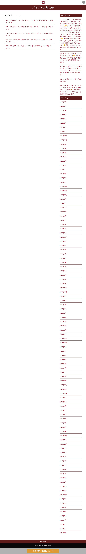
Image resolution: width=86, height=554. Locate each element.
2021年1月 (63, 380)
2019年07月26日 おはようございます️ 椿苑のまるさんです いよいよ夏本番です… (29, 34)
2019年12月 (63, 435)
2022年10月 (63, 292)
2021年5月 (63, 363)
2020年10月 (63, 393)
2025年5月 (63, 165)
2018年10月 (63, 494)
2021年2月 (63, 376)
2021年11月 (63, 338)
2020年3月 (63, 423)
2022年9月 (63, 296)
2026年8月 (63, 102)
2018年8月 (63, 503)
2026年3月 (63, 123)
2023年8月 (63, 254)
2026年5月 (63, 114)
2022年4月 (63, 317)
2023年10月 (63, 245)
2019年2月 (63, 478)
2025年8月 (63, 152)
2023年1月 (63, 279)
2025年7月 (63, 157)
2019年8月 (63, 452)
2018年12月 (63, 486)
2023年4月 (63, 271)
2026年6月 (63, 110)
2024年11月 (63, 190)
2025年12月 (63, 135)
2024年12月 (63, 186)
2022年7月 (63, 304)
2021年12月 (63, 334)
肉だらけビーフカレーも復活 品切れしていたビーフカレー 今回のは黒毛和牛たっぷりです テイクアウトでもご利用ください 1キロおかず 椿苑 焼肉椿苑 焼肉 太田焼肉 (71, 90)
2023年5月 (63, 266)
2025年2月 (63, 178)
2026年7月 (63, 106)
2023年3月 (63, 275)
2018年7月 (63, 507)
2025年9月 (63, 148)
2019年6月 (63, 461)
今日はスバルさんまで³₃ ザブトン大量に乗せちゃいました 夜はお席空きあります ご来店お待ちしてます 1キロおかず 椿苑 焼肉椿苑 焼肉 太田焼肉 (71, 58)
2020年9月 (63, 397)
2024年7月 (63, 207)
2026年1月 (63, 131)
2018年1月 (63, 532)
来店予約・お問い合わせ (43, 551)
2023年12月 (63, 237)
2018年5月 (63, 516)
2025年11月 (63, 140)
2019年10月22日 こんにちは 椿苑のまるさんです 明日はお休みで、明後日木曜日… (29, 21)
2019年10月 (63, 444)
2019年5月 (63, 465)
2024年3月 (63, 224)
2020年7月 (63, 406)
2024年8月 (63, 203)
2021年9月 (63, 347)
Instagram (43, 541)
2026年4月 (63, 119)
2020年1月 (63, 431)
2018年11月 (63, 490)
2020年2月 (63, 427)
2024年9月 (63, 199)
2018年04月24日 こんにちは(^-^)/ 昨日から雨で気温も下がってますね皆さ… (29, 47)
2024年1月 (63, 233)
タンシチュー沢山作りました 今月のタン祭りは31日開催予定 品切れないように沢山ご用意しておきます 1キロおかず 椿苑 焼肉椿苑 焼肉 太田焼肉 (71, 71)
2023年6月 (63, 262)
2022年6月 (63, 309)
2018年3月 (63, 524)
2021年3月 (63, 372)
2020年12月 (63, 385)
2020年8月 (63, 402)
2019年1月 (63, 482)
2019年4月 (63, 469)
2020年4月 (63, 418)
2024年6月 (63, 211)
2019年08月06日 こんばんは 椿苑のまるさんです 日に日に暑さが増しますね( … (29, 28)
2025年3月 (63, 173)
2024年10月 (63, 195)
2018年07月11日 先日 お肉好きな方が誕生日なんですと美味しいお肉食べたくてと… (29, 40)
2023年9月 (63, 249)
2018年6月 (63, 511)
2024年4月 (63, 220)
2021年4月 (63, 368)
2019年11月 (63, 440)
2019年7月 (63, 456)
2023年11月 (63, 241)
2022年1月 (63, 330)
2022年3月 (63, 321)
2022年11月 (63, 288)
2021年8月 (63, 351)
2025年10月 (63, 144)
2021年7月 (63, 355)
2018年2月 (63, 528)
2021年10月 (63, 342)
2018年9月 (63, 499)
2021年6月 (63, 359)
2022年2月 (63, 326)
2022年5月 (63, 313)
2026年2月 (63, 127)
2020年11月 (63, 389)
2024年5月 (63, 216)
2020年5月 (63, 414)
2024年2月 (63, 228)
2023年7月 (63, 258)
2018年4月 (63, 520)
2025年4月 (63, 169)
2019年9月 (63, 448)
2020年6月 (63, 410)
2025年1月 (63, 182)
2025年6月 (63, 161)
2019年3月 (63, 473)
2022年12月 (63, 283)
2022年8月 (63, 300)
